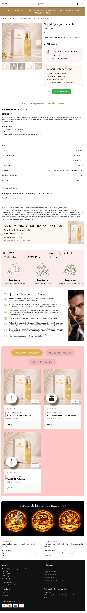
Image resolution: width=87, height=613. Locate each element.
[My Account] (77, 3)
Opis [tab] (23, 104)
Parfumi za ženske (13, 18)
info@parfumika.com (13, 584)
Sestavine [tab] (60, 104)
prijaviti (23, 198)
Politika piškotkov (50, 574)
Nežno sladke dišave (26, 18)
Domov (4, 18)
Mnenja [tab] (51, 104)
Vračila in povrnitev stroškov (53, 580)
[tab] (27, 352)
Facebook (5, 593)
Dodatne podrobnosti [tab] (36, 104)
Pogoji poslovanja (50, 572)
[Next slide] (38, 42)
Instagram (5, 596)
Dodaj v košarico (61, 91)
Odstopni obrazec (50, 577)
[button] (82, 3)
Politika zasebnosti (50, 569)
